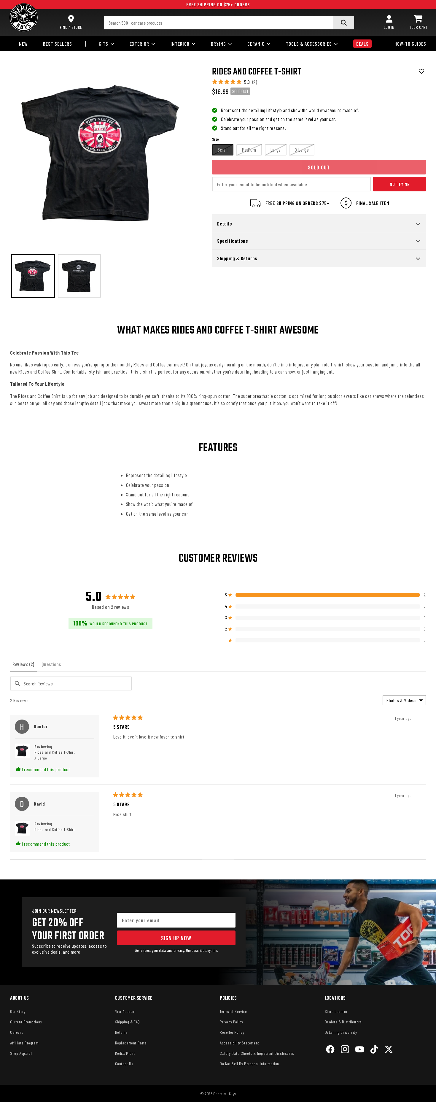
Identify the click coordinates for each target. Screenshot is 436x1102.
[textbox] (71, 683)
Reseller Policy (232, 1032)
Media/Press (125, 1053)
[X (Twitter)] (388, 1050)
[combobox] (229, 22)
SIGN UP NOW (176, 937)
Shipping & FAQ (127, 1021)
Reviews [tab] (24, 666)
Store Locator (336, 1011)
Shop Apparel (21, 1053)
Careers (16, 1032)
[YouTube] (359, 1050)
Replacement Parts (131, 1042)
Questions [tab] (52, 666)
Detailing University (341, 1032)
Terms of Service (233, 1011)
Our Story (17, 1011)
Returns (121, 1032)
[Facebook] (330, 1050)
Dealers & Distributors (343, 1021)
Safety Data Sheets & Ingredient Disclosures (257, 1053)
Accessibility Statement (239, 1042)
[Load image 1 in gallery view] (33, 276)
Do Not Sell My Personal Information (249, 1063)
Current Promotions (26, 1021)
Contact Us (124, 1063)
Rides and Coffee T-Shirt (54, 755)
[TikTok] (374, 1050)
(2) (254, 82)
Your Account (125, 1011)
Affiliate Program (24, 1042)
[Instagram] (345, 1050)
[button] (418, 22)
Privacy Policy (231, 1021)
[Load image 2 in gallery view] (79, 276)
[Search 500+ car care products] (343, 22)
